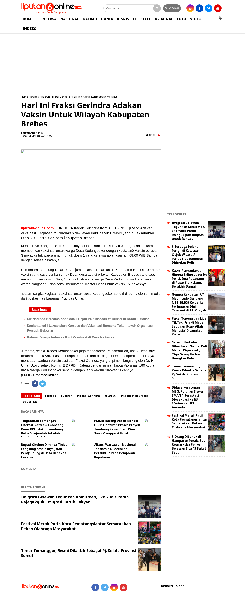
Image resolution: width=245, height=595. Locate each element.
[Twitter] (42, 383)
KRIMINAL (164, 18)
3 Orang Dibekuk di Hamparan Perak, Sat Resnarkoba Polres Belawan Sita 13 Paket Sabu (189, 444)
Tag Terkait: (31, 396)
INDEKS (29, 28)
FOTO (181, 18)
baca (151, 134)
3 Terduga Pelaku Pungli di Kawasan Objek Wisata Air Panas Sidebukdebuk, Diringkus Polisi (188, 255)
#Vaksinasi (30, 401)
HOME (28, 18)
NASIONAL (69, 18)
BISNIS (123, 18)
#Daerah (66, 396)
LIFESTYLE (142, 18)
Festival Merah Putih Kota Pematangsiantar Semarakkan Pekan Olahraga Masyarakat (76, 526)
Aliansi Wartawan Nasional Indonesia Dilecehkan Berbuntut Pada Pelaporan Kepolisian (115, 451)
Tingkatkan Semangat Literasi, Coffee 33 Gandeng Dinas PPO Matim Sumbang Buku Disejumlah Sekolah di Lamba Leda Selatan (42, 429)
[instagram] (190, 8)
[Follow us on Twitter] (105, 587)
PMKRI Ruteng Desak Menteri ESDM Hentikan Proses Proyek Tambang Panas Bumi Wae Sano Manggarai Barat (117, 427)
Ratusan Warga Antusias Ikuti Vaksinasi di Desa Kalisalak (70, 337)
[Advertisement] (122, 64)
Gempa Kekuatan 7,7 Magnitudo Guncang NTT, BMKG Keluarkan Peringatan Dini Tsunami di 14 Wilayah (189, 302)
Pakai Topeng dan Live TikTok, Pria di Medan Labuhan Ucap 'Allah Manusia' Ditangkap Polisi (189, 326)
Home (24, 96)
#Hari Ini (110, 396)
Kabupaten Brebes (94, 96)
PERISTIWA (46, 18)
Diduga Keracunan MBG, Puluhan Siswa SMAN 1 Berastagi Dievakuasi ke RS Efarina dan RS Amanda (187, 397)
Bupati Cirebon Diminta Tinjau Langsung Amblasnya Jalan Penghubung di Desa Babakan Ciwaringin (44, 451)
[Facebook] (35, 383)
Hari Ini (76, 96)
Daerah (45, 96)
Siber (180, 586)
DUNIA (107, 18)
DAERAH (90, 18)
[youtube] (218, 8)
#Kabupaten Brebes (134, 396)
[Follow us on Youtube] (123, 587)
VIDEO (195, 18)
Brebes (34, 96)
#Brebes (50, 396)
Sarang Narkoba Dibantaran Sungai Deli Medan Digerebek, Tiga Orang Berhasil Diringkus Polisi (189, 350)
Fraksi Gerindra (61, 96)
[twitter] (208, 8)
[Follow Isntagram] (114, 587)
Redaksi (167, 586)
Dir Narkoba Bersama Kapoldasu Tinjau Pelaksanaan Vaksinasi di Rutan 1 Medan (88, 319)
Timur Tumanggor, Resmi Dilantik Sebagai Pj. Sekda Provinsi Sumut (78, 553)
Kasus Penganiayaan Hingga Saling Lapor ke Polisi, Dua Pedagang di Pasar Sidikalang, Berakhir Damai (189, 278)
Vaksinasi (112, 96)
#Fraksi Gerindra (88, 396)
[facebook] (199, 8)
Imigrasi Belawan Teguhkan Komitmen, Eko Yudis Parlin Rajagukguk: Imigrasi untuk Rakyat (75, 499)
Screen (173, 8)
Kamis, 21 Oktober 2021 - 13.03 (36, 135)
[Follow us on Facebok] (95, 587)
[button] (220, 17)
